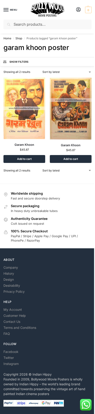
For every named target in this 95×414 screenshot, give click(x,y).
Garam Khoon (24, 144)
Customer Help (14, 316)
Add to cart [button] (24, 159)
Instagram (11, 364)
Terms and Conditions (19, 328)
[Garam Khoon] (24, 108)
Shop (18, 38)
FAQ (6, 334)
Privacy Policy (14, 291)
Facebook (10, 352)
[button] (88, 10)
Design (8, 279)
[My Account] (78, 10)
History (8, 273)
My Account (12, 309)
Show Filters (19, 61)
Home (7, 38)
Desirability (11, 285)
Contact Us (11, 322)
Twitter (8, 358)
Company (10, 267)
